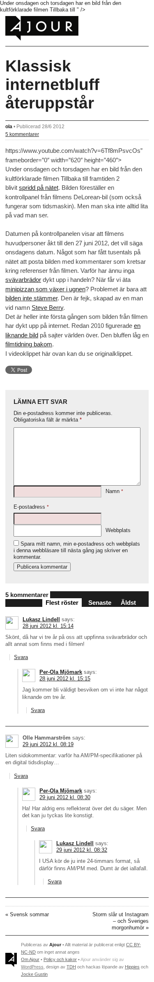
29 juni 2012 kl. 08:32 (81, 850)
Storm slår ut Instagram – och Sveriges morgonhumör (120, 921)
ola (8, 126)
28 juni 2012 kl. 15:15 (64, 678)
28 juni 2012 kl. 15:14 (48, 626)
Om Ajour (30, 959)
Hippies (132, 966)
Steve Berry (47, 307)
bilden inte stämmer (31, 298)
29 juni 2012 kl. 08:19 (48, 744)
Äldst (128, 602)
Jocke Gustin (34, 974)
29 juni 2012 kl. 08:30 (64, 797)
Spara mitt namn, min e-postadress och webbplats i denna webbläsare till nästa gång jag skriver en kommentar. (77, 550)
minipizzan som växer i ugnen (45, 289)
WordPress (32, 966)
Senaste (99, 602)
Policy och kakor (60, 959)
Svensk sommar (29, 914)
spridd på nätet (38, 187)
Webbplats (118, 530)
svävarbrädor (23, 279)
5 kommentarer (22, 134)
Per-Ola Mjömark (60, 672)
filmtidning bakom (28, 344)
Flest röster (62, 602)
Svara (21, 657)
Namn (114, 491)
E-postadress (31, 507)
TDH (71, 966)
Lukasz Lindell (41, 619)
